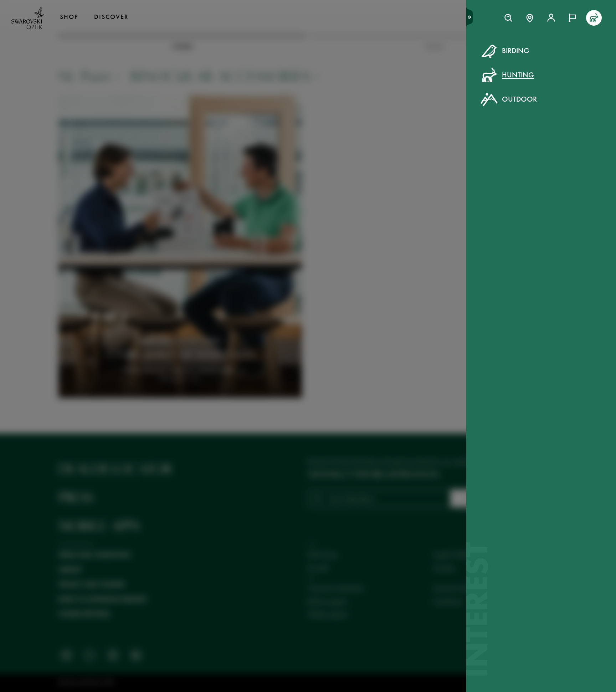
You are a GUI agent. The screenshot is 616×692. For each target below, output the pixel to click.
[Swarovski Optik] (27, 17)
